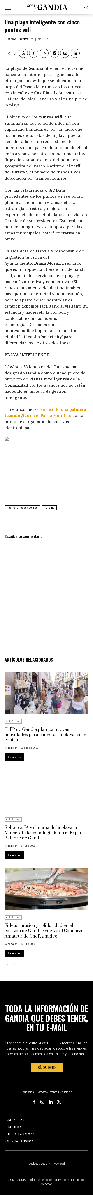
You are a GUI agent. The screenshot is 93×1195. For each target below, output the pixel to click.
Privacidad (58, 1163)
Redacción (11, 747)
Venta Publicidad (61, 1092)
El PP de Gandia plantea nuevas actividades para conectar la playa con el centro (46, 735)
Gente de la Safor (18, 1134)
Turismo (49, 507)
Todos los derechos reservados (48, 1179)
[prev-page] (7, 964)
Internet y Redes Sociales (22, 507)
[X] (44, 53)
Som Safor (13, 1127)
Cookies (33, 1163)
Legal (44, 1163)
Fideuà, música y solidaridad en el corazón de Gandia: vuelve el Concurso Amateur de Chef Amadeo (44, 931)
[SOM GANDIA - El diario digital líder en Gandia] (47, 7)
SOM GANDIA (17, 1179)
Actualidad (13, 721)
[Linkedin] (75, 53)
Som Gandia (13, 1120)
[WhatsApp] (23, 53)
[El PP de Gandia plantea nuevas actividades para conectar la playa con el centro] (46, 693)
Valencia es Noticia (19, 1141)
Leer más (14, 757)
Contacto (42, 1092)
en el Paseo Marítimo (50, 415)
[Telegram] (54, 53)
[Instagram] (42, 1101)
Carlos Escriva (17, 39)
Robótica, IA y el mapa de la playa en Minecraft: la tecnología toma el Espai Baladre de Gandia (43, 833)
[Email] (64, 53)
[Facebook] (33, 53)
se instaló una (55, 409)
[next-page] (14, 964)
